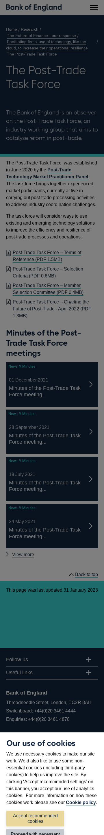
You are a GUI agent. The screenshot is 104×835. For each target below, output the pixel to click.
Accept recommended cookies (35, 818)
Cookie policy (81, 802)
